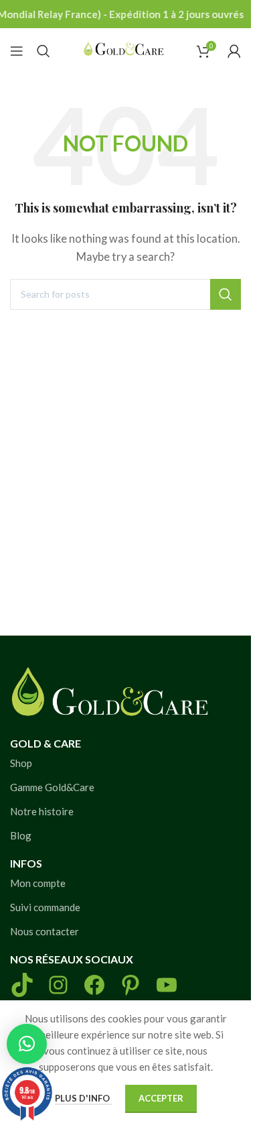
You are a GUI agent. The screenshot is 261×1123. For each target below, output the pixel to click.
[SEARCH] (225, 294)
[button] (27, 1044)
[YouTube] (167, 985)
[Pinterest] (130, 985)
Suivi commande (45, 907)
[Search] (43, 51)
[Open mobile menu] (16, 51)
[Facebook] (94, 985)
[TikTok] (22, 985)
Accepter (161, 1098)
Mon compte (38, 883)
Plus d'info (83, 1098)
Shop (21, 763)
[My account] (234, 51)
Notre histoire (42, 811)
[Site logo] (124, 49)
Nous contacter (44, 931)
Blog (20, 835)
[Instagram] (58, 985)
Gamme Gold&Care (52, 787)
